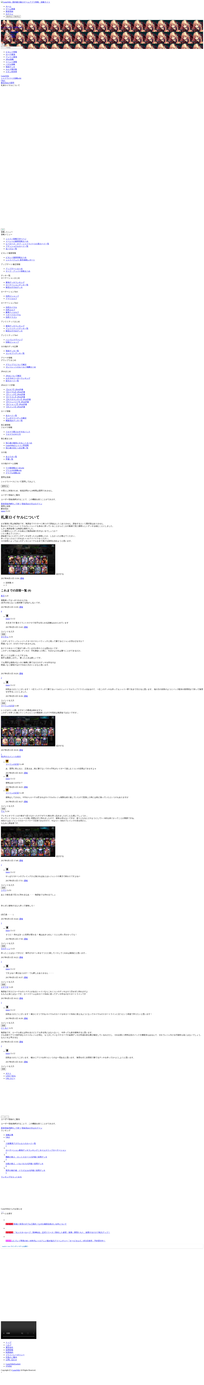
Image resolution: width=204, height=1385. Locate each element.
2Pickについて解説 (13, 376)
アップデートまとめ (14, 269)
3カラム (17, 16)
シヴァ (4, 890)
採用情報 (9, 1350)
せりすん (4, 637)
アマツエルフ (11, 299)
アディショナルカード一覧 (17, 246)
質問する (5, 486)
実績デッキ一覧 (12, 351)
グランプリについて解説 (16, 365)
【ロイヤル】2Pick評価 (15, 392)
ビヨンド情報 (11, 52)
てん (3, 811)
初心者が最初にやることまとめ (19, 443)
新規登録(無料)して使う (11, 504)
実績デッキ (10, 67)
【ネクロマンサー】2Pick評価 (18, 399)
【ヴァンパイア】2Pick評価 (17, 402)
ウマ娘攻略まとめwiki (15, 468)
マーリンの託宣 (7, 706)
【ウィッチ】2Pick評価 (15, 394)
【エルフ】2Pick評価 (14, 389)
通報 (22, 578)
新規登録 (9, 11)
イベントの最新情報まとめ (17, 241)
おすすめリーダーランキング (18, 378)
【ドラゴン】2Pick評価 (15, 397)
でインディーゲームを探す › (15, 1246)
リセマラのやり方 (13, 434)
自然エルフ (10, 310)
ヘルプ (8, 1345)
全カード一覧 (11, 416)
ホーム (8, 6)
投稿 (3, 634)
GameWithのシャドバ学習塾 (17, 445)
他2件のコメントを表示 (11, 757)
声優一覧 (9, 459)
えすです (4, 987)
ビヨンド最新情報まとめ (16, 257)
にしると (4, 1028)
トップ (8, 1342)
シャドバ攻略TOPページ (16, 239)
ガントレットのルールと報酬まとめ (21, 367)
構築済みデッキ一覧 (14, 421)
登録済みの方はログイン (31, 504)
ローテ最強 (10, 54)
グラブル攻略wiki (13, 473)
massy (3, 511)
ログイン (9, 14)
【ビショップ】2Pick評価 (16, 404)
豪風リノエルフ (12, 312)
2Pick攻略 (10, 59)
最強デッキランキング (15, 282)
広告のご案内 (11, 1357)
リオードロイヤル (13, 315)
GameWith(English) (13, 1364)
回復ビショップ (12, 342)
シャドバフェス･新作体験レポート (20, 260)
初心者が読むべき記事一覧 (17, 448)
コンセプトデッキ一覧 (15, 353)
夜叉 (3, 596)
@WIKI (9, 1366)
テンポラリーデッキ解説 (16, 418)
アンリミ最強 (11, 57)
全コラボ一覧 (11, 457)
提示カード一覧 (12, 381)
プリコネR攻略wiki (14, 470)
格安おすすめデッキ (14, 287)
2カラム (9, 16)
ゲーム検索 (10, 9)
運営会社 (9, 1347)
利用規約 (9, 1352)
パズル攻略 (10, 64)
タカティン (5, 949)
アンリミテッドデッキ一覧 (17, 328)
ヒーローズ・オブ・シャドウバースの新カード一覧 (27, 244)
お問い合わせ (11, 1360)
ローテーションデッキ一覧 (17, 285)
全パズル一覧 (11, 249)
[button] (104, 39)
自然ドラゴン (11, 317)
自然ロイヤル (11, 307)
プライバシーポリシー (15, 1355)
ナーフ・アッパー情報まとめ (18, 271)
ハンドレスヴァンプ (14, 340)
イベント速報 (11, 62)
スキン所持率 (11, 72)
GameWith (16, 1370)
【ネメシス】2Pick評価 (15, 407)
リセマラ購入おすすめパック (18, 432)
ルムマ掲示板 (11, 69)
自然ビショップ (12, 296)
